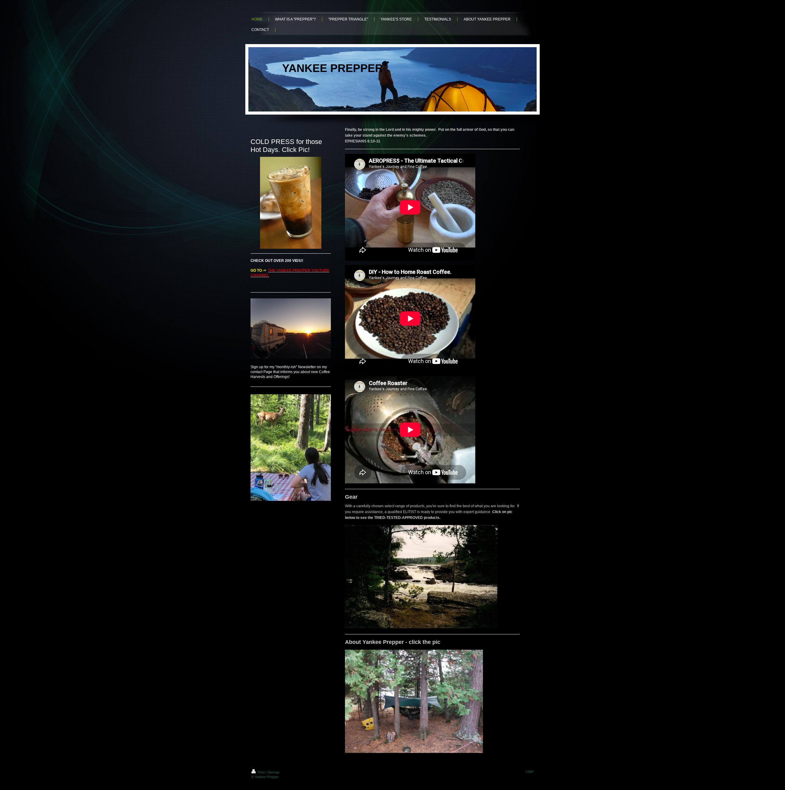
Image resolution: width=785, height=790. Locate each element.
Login (530, 771)
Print (261, 772)
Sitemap (273, 772)
